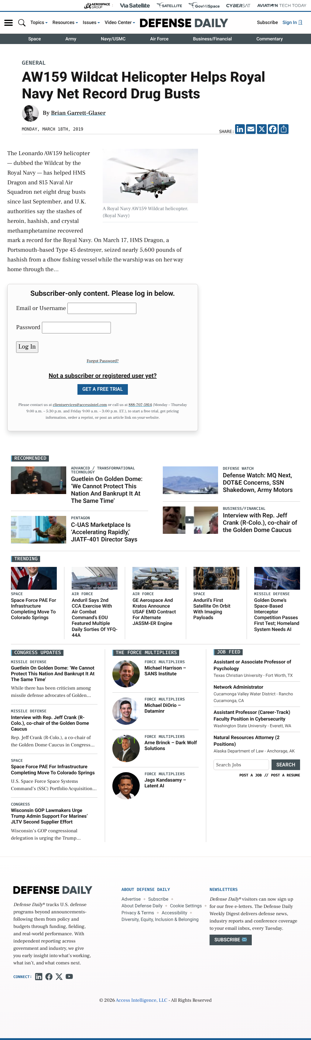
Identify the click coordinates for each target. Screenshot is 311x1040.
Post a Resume (285, 775)
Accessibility (174, 913)
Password (28, 327)
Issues (90, 22)
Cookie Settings (186, 906)
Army (70, 39)
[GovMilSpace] (204, 5)
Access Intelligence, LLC (141, 1000)
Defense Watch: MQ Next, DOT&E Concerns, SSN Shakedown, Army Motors (258, 482)
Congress (20, 804)
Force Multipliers (165, 662)
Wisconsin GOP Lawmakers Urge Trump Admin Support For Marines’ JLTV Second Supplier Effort (49, 816)
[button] (8, 23)
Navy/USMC (113, 39)
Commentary (269, 39)
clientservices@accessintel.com (80, 405)
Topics (37, 22)
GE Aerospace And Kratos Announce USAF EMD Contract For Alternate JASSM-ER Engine (154, 611)
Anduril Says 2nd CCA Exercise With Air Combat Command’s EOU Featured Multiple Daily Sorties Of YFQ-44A (95, 617)
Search (285, 765)
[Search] (22, 22)
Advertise (131, 899)
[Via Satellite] (135, 5)
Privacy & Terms (137, 913)
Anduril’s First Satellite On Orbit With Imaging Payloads (212, 609)
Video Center (118, 22)
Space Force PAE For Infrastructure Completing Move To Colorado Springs (33, 609)
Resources (64, 22)
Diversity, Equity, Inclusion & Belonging (160, 919)
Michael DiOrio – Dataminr (163, 708)
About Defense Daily (141, 906)
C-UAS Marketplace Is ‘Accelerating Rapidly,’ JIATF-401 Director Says (104, 532)
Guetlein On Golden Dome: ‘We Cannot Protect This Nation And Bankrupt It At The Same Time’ (107, 489)
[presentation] (126, 673)
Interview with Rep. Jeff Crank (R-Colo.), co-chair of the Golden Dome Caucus (260, 523)
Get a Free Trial (102, 389)
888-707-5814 (140, 405)
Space (34, 39)
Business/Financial (212, 39)
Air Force (159, 39)
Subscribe (267, 22)
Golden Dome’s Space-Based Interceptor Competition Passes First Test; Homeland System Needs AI (276, 614)
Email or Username (41, 308)
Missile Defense (272, 594)
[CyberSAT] (238, 5)
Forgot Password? (103, 361)
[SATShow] (169, 5)
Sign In (290, 22)
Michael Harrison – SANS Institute (165, 671)
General (34, 63)
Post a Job (250, 775)
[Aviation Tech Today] (281, 5)
